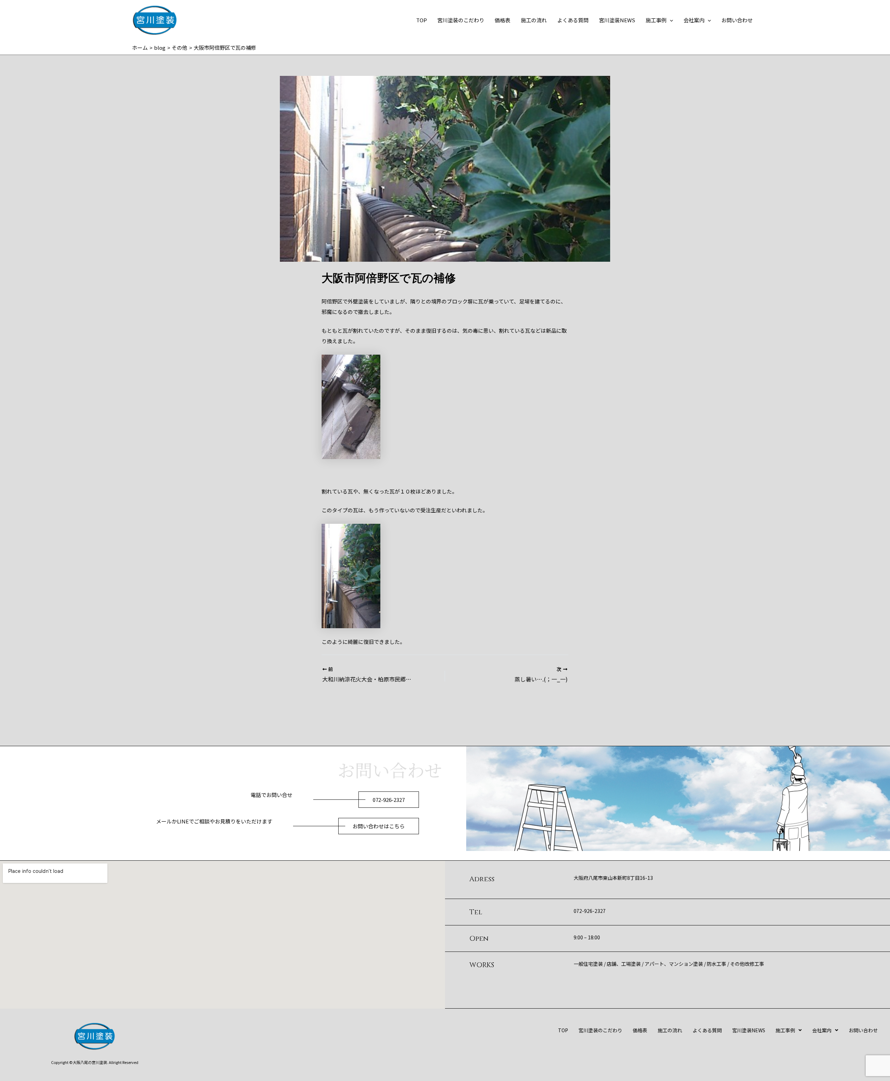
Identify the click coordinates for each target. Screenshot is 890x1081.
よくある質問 (573, 20)
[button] (669, 20)
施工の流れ (534, 20)
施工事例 (656, 20)
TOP (421, 20)
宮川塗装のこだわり (460, 20)
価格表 (502, 20)
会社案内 (693, 20)
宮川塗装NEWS (617, 20)
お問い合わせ (737, 20)
